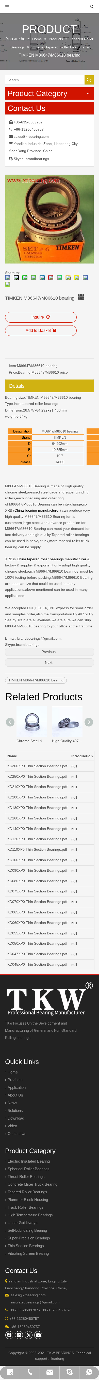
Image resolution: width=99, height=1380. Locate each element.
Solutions (15, 1110)
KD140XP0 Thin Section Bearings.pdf (37, 829)
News (12, 1103)
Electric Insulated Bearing (29, 1161)
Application (17, 1087)
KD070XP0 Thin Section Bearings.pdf (37, 902)
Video (12, 1126)
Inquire (37, 317)
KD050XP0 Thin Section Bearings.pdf (37, 943)
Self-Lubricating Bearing (27, 1230)
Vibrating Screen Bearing (28, 1253)
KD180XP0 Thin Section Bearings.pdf (37, 808)
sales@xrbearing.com (31, 136)
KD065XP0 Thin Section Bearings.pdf (37, 912)
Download (16, 1118)
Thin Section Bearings (26, 1246)
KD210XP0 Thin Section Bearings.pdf (37, 787)
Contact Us (17, 1133)
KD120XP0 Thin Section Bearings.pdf (37, 839)
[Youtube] (38, 1335)
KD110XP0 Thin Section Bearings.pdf (37, 849)
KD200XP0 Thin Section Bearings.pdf (37, 797)
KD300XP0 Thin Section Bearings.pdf (37, 766)
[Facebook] (9, 1335)
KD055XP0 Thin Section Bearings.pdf (37, 933)
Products (15, 1080)
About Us (15, 1095)
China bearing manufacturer (37, 510)
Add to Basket (38, 330)
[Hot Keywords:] (89, 80)
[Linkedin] (19, 1335)
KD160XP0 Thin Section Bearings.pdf (37, 818)
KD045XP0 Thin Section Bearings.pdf (37, 964)
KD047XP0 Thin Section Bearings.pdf (37, 954)
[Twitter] (29, 1335)
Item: (13, 366)
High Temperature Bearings (30, 1215)
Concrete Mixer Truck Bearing (32, 1184)
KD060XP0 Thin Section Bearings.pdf (37, 923)
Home (13, 1072)
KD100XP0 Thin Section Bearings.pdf (37, 860)
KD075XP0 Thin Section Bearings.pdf (37, 891)
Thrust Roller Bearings (26, 1176)
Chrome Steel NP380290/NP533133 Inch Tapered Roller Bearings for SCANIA (31, 741)
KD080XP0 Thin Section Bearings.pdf (37, 881)
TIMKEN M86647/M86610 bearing (53, 397)
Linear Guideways (23, 1222)
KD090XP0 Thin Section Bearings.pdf (37, 870)
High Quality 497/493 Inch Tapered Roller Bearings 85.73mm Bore (67, 741)
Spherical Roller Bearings (29, 1169)
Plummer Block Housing (28, 1199)
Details (16, 386)
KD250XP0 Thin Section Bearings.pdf (37, 776)
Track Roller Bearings (25, 1207)
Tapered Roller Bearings (27, 1192)
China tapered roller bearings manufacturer (51, 559)
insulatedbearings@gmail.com (35, 1302)
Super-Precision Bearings (29, 1238)
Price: (13, 372)
